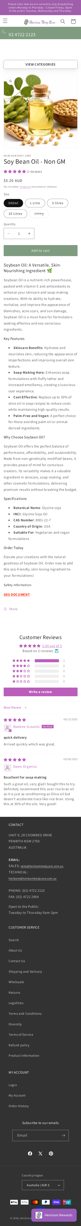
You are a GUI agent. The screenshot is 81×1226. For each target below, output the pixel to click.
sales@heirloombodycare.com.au (42, 866)
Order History (19, 1106)
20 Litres (15, 213)
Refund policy (19, 1045)
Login (13, 1085)
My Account (17, 1095)
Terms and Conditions (25, 1013)
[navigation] (41, 64)
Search (14, 940)
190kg (41, 214)
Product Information (24, 1055)
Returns (14, 992)
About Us (15, 950)
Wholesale (16, 982)
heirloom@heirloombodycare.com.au (33, 878)
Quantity (10, 224)
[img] (15, 719)
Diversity (15, 1024)
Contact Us (17, 961)
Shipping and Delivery (25, 971)
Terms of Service (21, 1034)
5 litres (57, 203)
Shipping (24, 186)
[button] (5, 21)
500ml (13, 203)
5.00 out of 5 (52, 645)
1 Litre (35, 203)
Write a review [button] (40, 692)
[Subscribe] (63, 1135)
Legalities (16, 1003)
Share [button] (13, 609)
